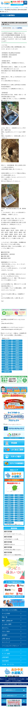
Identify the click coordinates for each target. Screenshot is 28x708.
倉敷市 (17, 340)
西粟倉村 (17, 367)
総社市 (6, 348)
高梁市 (17, 348)
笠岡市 (6, 345)
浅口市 (6, 357)
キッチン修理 (6, 653)
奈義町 (6, 367)
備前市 (17, 350)
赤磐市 (17, 352)
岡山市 (6, 340)
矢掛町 (6, 362)
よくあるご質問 (6, 624)
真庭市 (6, 355)
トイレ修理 (5, 650)
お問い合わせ (6, 638)
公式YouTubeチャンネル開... (11, 539)
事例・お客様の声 (7, 620)
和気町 (17, 357)
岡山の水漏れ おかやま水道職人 (10, 610)
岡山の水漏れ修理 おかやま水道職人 (9, 7)
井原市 (17, 345)
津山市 (6, 343)
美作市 (17, 355)
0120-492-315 (13, 676)
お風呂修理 (5, 657)
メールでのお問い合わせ (17, 4)
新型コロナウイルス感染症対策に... (13, 554)
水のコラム (5, 628)
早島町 (6, 359)
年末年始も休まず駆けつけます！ (13, 549)
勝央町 (17, 364)
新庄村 (17, 362)
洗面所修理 (5, 661)
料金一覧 (4, 617)
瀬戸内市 (6, 352)
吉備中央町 (7, 371)
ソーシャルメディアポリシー (10, 646)
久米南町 (6, 369)
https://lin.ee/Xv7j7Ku (7, 323)
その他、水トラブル (8, 664)
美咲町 (17, 369)
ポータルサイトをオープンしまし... (13, 534)
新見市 (6, 350)
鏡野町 (6, 364)
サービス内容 (6, 613)
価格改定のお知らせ (9, 544)
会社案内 (4, 635)
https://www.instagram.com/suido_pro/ (11, 329)
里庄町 (17, 359)
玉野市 (17, 343)
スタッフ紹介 (6, 631)
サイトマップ (6, 642)
